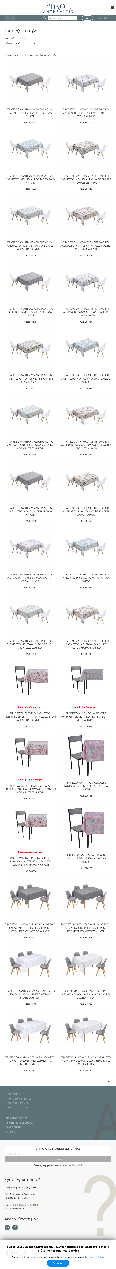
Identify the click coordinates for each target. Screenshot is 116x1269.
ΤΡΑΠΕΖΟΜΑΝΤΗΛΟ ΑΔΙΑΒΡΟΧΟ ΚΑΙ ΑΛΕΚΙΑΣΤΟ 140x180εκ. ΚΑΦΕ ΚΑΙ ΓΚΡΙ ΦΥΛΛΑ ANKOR (86, 312)
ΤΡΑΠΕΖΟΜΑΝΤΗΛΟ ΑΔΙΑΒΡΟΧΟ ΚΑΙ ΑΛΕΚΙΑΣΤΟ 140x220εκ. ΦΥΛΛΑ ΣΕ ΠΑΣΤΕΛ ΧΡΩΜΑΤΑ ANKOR (86, 644)
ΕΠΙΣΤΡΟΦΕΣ (13, 1094)
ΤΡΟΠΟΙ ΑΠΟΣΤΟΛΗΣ (17, 1107)
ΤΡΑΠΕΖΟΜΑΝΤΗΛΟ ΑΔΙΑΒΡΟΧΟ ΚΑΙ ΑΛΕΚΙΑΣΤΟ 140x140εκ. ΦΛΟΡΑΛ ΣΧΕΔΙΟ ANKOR (30, 179)
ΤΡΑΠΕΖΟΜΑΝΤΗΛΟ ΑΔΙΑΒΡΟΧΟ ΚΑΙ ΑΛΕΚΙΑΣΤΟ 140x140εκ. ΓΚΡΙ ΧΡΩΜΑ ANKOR (30, 113)
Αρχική (8, 55)
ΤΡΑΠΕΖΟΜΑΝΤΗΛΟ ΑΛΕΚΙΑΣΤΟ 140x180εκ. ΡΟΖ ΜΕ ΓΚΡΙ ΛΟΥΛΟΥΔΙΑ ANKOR (86, 786)
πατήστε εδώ (75, 1165)
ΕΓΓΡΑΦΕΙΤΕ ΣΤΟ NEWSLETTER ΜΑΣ (58, 1148)
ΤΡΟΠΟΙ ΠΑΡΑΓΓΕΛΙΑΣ (18, 1098)
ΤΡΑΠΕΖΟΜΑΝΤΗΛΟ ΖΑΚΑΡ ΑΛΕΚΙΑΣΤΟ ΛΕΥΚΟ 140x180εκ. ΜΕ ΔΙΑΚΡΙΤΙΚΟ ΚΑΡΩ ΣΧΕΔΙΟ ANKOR (86, 994)
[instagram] (13, 18)
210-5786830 (17, 1204)
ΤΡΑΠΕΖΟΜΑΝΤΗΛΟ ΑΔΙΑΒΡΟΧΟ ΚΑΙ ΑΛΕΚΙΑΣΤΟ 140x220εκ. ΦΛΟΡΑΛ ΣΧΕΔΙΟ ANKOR (86, 578)
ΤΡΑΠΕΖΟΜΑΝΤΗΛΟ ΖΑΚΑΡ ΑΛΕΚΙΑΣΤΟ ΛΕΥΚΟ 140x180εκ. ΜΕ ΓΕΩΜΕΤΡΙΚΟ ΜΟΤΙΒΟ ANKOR (30, 994)
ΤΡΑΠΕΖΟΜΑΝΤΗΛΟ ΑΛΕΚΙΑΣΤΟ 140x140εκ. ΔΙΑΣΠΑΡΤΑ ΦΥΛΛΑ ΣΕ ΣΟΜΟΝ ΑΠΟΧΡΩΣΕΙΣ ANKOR (30, 717)
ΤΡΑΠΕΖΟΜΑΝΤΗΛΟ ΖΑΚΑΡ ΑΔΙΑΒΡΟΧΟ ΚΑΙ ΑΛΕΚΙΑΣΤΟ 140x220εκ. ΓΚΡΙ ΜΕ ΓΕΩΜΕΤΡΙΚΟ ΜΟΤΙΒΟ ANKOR (86, 928)
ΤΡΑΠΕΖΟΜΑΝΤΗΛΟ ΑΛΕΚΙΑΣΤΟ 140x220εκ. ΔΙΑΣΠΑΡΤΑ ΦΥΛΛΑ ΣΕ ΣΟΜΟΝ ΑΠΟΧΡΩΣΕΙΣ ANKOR (30, 861)
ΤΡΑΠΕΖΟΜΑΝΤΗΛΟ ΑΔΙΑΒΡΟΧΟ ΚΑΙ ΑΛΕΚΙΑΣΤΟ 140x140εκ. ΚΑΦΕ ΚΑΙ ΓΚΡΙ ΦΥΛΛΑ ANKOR (86, 113)
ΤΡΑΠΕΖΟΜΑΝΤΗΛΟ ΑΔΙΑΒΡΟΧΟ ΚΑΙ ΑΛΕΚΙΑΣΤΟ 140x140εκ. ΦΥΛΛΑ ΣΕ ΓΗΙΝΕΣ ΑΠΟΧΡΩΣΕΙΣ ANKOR (86, 179)
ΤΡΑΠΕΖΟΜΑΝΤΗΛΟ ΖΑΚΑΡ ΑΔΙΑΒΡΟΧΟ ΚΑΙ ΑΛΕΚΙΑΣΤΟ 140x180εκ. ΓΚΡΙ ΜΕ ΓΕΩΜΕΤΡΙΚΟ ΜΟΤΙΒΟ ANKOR (30, 928)
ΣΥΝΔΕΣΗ (102, 18)
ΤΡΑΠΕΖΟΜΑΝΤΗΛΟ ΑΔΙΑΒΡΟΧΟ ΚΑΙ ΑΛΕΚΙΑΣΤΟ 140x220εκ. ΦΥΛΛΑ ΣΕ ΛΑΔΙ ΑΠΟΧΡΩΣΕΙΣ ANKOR (30, 644)
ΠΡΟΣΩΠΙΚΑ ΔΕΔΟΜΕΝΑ (19, 1122)
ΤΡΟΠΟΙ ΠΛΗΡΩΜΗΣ (17, 1103)
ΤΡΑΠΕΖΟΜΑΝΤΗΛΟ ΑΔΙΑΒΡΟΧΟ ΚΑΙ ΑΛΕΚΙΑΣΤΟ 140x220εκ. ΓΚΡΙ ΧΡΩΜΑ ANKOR (30, 511)
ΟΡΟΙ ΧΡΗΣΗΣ (13, 1127)
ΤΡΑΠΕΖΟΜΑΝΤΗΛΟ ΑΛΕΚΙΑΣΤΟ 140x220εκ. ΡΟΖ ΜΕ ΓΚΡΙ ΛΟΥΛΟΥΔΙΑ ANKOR (86, 858)
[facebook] (7, 18)
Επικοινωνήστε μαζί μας (17, 1187)
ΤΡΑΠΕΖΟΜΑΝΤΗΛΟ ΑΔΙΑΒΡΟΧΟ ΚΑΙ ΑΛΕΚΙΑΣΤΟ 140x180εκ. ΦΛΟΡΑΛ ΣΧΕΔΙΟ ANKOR (85, 378)
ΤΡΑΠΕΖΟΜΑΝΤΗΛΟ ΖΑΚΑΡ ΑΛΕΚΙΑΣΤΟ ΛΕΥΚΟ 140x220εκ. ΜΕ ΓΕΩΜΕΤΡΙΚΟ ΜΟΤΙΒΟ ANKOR (30, 1061)
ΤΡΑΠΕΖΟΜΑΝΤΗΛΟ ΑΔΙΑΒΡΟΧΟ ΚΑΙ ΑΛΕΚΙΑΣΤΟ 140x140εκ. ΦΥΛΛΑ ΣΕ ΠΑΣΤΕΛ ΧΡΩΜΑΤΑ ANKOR (85, 246)
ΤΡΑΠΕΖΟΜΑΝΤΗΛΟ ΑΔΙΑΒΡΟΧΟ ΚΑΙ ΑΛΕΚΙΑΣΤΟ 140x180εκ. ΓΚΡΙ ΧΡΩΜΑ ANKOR (30, 312)
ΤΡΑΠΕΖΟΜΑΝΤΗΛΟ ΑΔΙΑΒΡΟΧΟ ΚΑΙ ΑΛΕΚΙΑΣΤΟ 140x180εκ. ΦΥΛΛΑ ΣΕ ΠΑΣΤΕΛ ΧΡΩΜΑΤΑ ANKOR (85, 445)
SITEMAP (11, 1131)
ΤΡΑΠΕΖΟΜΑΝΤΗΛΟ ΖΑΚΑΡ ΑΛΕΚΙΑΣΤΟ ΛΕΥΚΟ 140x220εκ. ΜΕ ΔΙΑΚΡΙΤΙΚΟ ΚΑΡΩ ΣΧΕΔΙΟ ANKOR (86, 1061)
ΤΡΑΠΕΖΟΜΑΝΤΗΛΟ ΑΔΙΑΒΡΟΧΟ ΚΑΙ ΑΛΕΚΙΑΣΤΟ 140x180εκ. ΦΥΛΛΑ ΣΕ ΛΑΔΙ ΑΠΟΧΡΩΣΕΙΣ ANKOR (30, 445)
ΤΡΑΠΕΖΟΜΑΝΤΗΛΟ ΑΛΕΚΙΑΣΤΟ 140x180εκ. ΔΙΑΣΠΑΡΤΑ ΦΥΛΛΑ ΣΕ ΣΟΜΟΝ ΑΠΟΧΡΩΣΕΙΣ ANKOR (30, 789)
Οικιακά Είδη (31, 55)
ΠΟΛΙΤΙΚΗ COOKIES (16, 1118)
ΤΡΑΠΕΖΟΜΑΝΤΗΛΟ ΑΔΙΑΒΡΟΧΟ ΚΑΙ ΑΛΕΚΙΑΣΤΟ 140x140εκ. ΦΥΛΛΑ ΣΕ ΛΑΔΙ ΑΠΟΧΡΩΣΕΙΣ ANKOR (30, 246)
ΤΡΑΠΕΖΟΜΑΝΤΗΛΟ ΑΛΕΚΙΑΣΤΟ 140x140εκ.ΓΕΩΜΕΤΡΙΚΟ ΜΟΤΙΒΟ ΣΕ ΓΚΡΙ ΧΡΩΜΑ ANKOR (86, 717)
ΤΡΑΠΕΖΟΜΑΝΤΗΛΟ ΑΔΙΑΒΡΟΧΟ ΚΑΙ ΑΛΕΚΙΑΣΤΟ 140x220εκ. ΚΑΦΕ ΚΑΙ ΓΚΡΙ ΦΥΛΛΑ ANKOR (86, 511)
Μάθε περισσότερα (94, 1257)
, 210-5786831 (31, 1204)
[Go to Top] (108, 1082)
